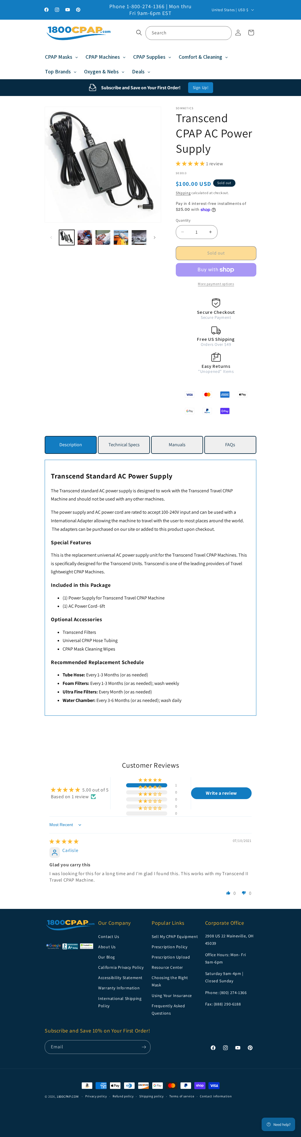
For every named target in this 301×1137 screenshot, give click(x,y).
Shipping (183, 193)
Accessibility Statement (120, 977)
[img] (63, 841)
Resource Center (167, 967)
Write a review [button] (221, 793)
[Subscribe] (143, 1047)
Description (70, 445)
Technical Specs (124, 445)
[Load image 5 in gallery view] (139, 237)
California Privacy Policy (120, 967)
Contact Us (108, 936)
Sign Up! (201, 87)
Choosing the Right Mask (170, 981)
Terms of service (181, 1096)
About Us (107, 946)
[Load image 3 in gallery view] (103, 237)
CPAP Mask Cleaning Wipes (89, 649)
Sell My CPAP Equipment (175, 936)
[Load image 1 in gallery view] (66, 237)
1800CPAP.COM (67, 1096)
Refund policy (123, 1096)
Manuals (177, 445)
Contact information (216, 1096)
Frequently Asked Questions (168, 1009)
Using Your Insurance (172, 995)
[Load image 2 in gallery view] (85, 237)
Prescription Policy (169, 946)
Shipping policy (151, 1096)
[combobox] (188, 33)
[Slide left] (51, 237)
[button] (139, 32)
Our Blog (106, 957)
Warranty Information (119, 988)
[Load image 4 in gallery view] (121, 237)
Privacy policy (96, 1096)
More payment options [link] (216, 284)
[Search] (224, 32)
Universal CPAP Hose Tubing (90, 640)
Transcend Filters (79, 632)
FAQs (230, 445)
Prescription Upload (171, 957)
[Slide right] (154, 237)
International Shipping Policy (119, 1002)
